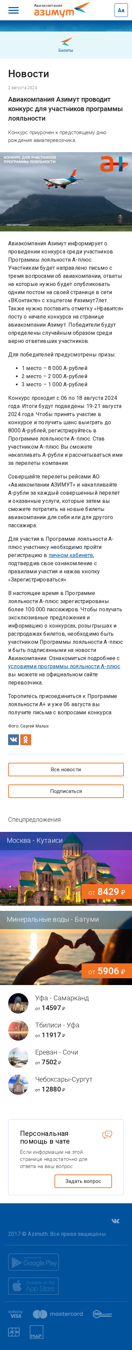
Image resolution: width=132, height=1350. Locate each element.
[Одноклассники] (25, 739)
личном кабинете (71, 555)
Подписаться (66, 791)
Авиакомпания (56, 5)
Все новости (66, 769)
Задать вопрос (83, 1181)
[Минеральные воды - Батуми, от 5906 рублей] (66, 948)
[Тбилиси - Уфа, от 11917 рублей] (66, 1030)
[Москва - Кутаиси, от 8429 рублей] (66, 869)
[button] (13, 10)
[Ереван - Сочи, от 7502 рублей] (66, 1057)
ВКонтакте (115, 1221)
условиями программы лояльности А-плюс (64, 666)
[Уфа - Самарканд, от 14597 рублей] (66, 1003)
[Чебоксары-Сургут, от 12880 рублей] (66, 1085)
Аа (121, 10)
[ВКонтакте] (13, 739)
